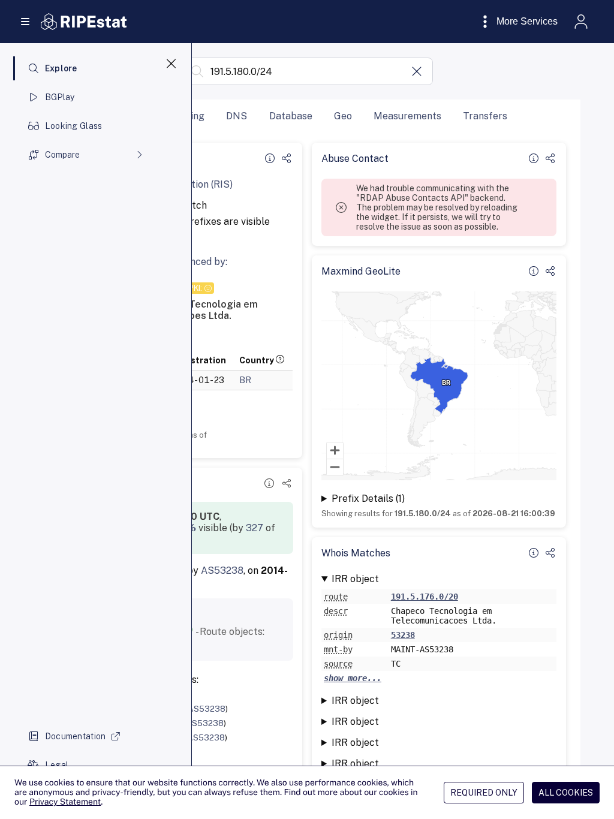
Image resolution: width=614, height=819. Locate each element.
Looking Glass (74, 126)
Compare (62, 154)
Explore (61, 68)
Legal (56, 765)
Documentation (75, 736)
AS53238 (222, 570)
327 (254, 528)
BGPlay (60, 97)
